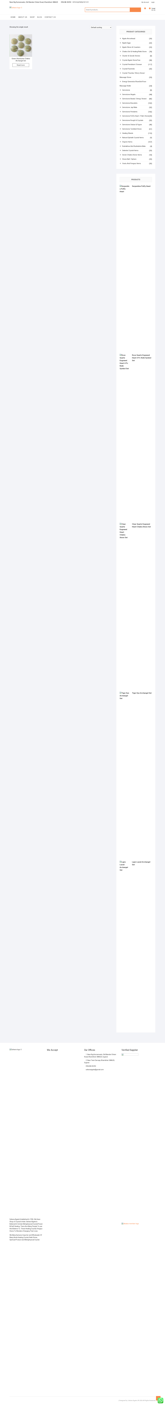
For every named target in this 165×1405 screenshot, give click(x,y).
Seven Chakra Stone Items (132, 155)
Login (153, 2)
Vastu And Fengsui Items (131, 163)
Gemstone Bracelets (129, 103)
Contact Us (50, 17)
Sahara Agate (132, 1400)
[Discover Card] (68, 1055)
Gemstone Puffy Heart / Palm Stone (135, 116)
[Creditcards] (72, 1055)
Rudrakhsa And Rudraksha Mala (133, 146)
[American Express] (48, 1055)
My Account (145, 2)
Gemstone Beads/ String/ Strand (134, 99)
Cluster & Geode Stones (131, 56)
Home (13, 17)
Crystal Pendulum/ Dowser (132, 64)
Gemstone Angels (128, 94)
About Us (22, 17)
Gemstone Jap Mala (129, 107)
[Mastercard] (52, 1055)
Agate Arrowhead (128, 39)
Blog (39, 17)
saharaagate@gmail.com (80, 2)
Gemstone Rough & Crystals (132, 120)
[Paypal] (60, 1055)
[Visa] (56, 1055)
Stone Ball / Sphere (129, 159)
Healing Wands (127, 133)
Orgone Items (127, 142)
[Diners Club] (64, 1055)
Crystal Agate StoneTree (131, 60)
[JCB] (48, 1060)
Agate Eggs (126, 43)
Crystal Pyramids (128, 69)
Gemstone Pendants (129, 112)
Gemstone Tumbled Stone (132, 129)
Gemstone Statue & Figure (132, 125)
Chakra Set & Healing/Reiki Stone (134, 52)
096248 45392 (90, 1066)
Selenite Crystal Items (130, 150)
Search (135, 10)
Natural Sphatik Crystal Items (133, 138)
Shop (32, 17)
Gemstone (126, 90)
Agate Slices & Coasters (131, 47)
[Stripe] (76, 1055)
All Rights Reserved (149, 1400)
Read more (21, 65)
